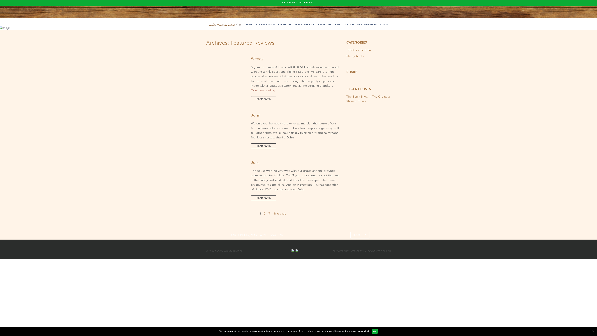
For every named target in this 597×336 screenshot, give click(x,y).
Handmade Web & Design (377, 251)
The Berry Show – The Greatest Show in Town (368, 99)
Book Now (360, 235)
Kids (337, 24)
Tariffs (298, 24)
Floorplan (284, 24)
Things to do (325, 24)
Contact (385, 24)
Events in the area (358, 50)
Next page (279, 213)
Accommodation (265, 24)
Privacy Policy (341, 251)
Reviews (309, 24)
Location (348, 24)
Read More (264, 98)
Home (248, 24)
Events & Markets (367, 24)
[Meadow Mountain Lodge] (224, 25)
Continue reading (263, 90)
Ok (374, 331)
